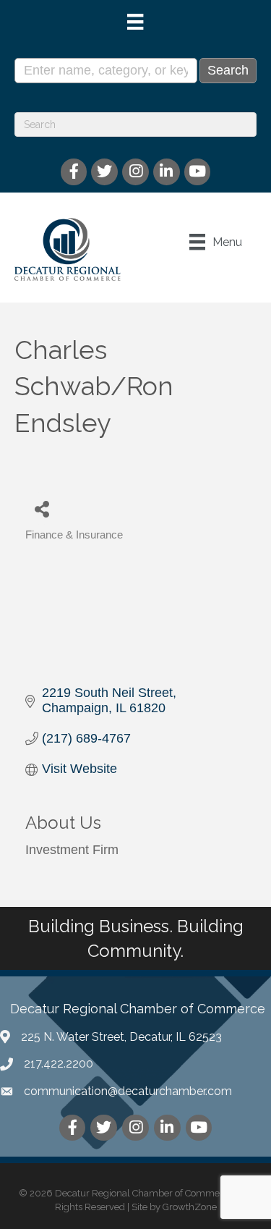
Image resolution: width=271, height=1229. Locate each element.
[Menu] (135, 22)
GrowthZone (190, 1206)
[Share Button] (41, 508)
